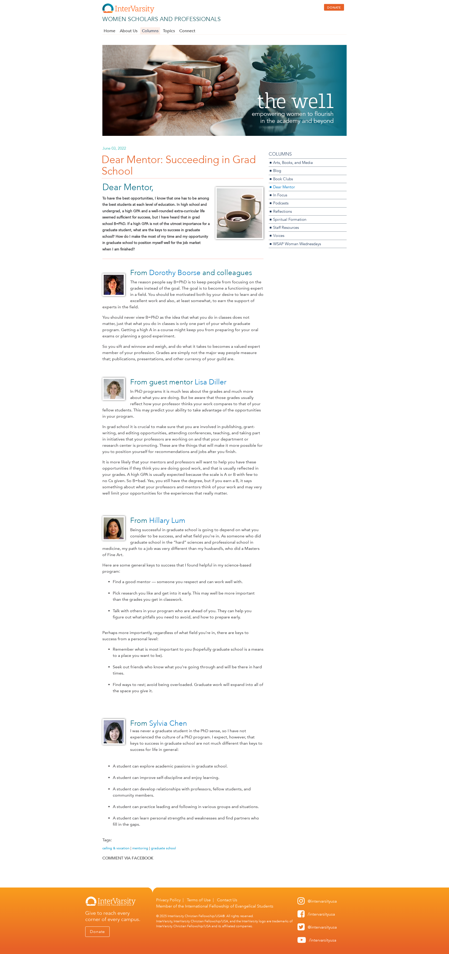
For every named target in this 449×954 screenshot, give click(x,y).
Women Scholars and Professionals (161, 19)
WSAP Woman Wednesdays (297, 243)
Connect (187, 31)
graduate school (163, 848)
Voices (278, 235)
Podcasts (280, 203)
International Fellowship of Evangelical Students (229, 906)
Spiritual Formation (289, 219)
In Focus (280, 194)
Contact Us (227, 899)
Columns (150, 31)
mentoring (140, 848)
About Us (128, 31)
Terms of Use (199, 899)
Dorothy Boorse (175, 272)
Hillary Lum (167, 520)
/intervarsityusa (321, 914)
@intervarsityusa (322, 901)
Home (109, 31)
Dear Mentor (284, 186)
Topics (169, 31)
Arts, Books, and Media (293, 162)
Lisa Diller (210, 382)
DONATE (334, 7)
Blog (277, 170)
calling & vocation (115, 848)
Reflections (282, 211)
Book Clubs (283, 178)
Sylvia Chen (168, 723)
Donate (97, 931)
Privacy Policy (168, 899)
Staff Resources (286, 227)
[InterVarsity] (128, 12)
